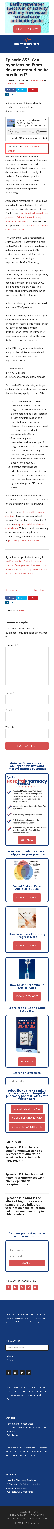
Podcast (11, 1431)
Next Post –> (41, 590)
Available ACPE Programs (20, 1491)
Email (9, 710)
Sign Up (27, 1262)
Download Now (27, 897)
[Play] (10, 131)
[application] (27, 131)
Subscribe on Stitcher (27, 1127)
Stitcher (11, 150)
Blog (21, 610)
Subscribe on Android (27, 1118)
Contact (11, 1360)
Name (9, 692)
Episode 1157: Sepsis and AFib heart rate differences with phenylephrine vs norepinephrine (25, 1179)
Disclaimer (37, 1515)
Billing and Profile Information (27, 1518)
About (10, 1356)
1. (24, 138)
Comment (11, 644)
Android (34, 146)
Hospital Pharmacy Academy (21, 1480)
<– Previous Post (14, 590)
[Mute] (38, 132)
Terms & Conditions (27, 1512)
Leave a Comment (14, 83)
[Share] (7, 94)
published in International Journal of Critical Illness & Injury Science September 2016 (26, 217)
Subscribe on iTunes (27, 1108)
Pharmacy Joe (27, 41)
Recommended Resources (20, 1423)
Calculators (12, 1435)
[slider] (43, 130)
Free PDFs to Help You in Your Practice (27, 1427)
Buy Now (27, 1061)
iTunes (25, 146)
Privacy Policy (18, 1515)
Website (9, 727)
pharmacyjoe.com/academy (23, 540)
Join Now (27, 840)
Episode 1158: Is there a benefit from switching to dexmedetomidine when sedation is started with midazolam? (23, 1154)
